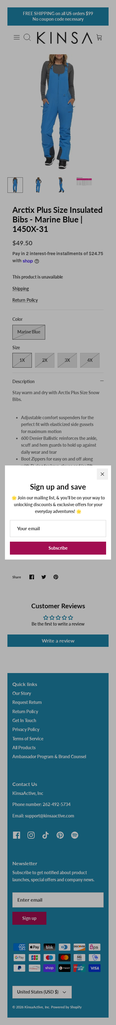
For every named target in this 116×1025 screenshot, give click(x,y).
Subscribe (58, 548)
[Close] (102, 474)
